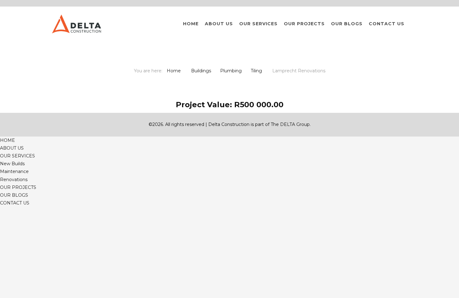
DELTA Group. (295, 124)
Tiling (256, 71)
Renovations (13, 179)
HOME (191, 23)
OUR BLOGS (347, 23)
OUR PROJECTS (304, 23)
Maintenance (14, 171)
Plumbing (231, 71)
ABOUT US (219, 23)
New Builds (12, 163)
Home (174, 71)
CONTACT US (386, 23)
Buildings (201, 71)
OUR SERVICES (258, 23)
